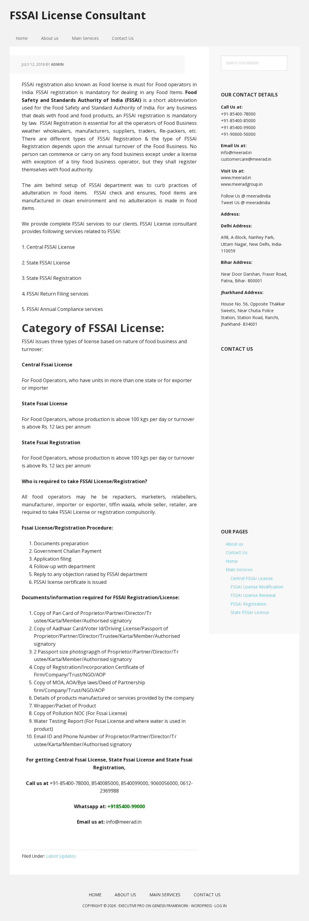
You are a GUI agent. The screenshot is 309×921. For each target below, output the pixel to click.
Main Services (239, 569)
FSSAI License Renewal (253, 595)
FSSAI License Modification (257, 587)
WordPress (201, 905)
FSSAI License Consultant (78, 15)
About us (234, 544)
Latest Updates (61, 856)
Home (232, 561)
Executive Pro (132, 905)
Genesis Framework (170, 905)
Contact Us (236, 552)
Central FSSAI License (252, 578)
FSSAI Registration (248, 604)
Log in (221, 905)
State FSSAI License (250, 612)
